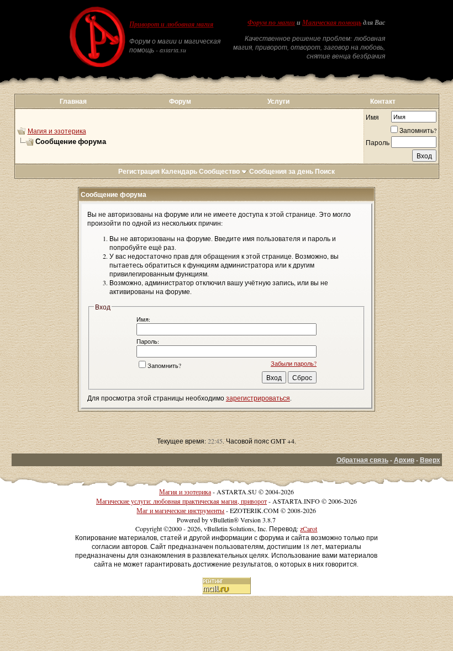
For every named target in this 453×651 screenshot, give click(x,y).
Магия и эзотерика (57, 130)
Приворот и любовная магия (171, 24)
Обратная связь (362, 460)
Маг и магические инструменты (180, 510)
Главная (73, 101)
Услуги (278, 101)
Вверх (430, 460)
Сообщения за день (281, 171)
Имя (372, 117)
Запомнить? (417, 130)
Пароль (377, 142)
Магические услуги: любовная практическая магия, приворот (181, 501)
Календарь (179, 171)
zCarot (308, 528)
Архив (404, 460)
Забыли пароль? (294, 363)
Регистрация (139, 171)
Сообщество (219, 171)
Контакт (383, 101)
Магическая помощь (331, 22)
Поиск (325, 171)
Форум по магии (271, 22)
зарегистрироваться (258, 397)
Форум (180, 101)
